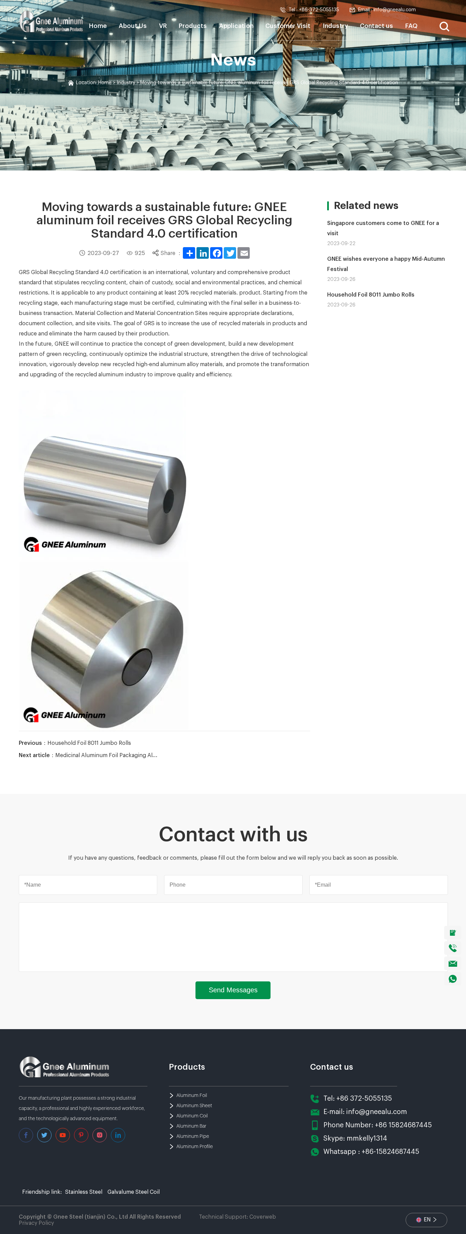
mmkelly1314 (367, 1138)
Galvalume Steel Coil (133, 1192)
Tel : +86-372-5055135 (314, 9)
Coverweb (262, 1217)
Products (193, 26)
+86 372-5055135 (364, 1098)
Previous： (75, 743)
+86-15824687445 (390, 1151)
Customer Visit (287, 26)
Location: (87, 82)
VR (163, 26)
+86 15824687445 (403, 1125)
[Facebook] (216, 253)
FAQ (411, 26)
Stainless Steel (83, 1192)
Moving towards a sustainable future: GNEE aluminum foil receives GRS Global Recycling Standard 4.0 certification (269, 82)
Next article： (88, 755)
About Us (133, 26)
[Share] (189, 253)
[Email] (243, 253)
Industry (335, 26)
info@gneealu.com (376, 1112)
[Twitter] (230, 253)
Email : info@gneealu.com (387, 9)
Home (98, 26)
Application (236, 26)
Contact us (376, 26)
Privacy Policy (36, 1223)
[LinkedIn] (202, 253)
